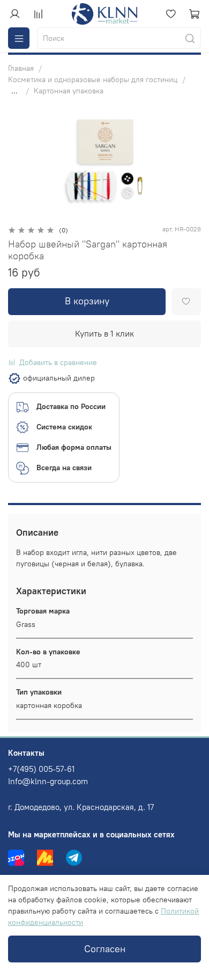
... (14, 90)
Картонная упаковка (68, 91)
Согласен (104, 949)
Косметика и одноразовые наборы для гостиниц (92, 79)
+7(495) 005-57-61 (41, 769)
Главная (21, 68)
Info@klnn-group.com (48, 781)
